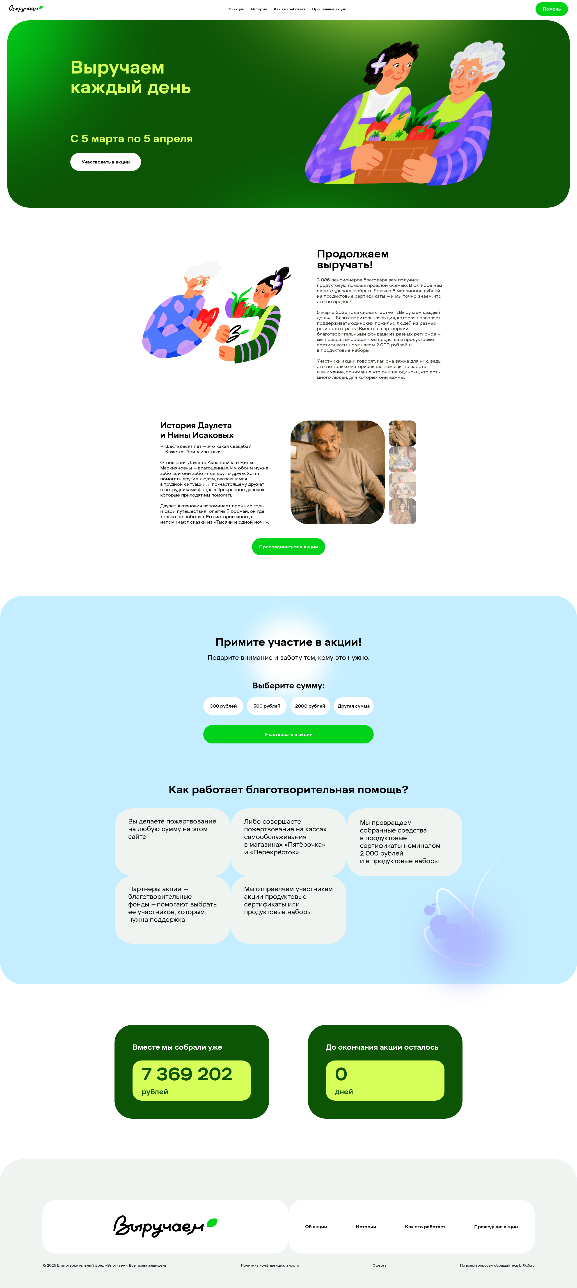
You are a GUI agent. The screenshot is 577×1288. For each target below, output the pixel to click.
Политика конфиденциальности (270, 1265)
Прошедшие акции (496, 1226)
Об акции (235, 9)
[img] (402, 433)
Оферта (380, 1265)
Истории (259, 9)
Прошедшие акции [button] (329, 9)
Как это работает (289, 9)
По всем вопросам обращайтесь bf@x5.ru (497, 1265)
